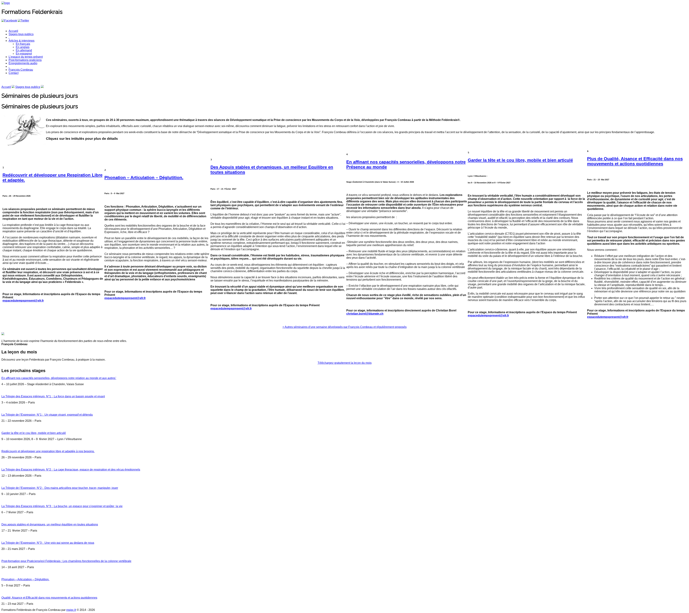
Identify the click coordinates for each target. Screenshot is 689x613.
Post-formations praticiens (25, 60)
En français (23, 43)
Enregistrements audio (23, 63)
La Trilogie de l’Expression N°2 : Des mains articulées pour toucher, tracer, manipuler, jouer (59, 487)
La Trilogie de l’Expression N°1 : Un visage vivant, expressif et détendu (47, 414)
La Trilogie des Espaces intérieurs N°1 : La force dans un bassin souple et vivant (53, 396)
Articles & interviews (21, 40)
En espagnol (24, 53)
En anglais (22, 47)
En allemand (24, 50)
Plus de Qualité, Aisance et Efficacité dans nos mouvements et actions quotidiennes (635, 161)
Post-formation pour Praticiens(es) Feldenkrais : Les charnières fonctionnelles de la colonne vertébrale (66, 561)
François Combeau (21, 69)
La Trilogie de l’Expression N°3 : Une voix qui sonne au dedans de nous (47, 542)
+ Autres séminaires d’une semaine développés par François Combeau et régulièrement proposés (344, 326)
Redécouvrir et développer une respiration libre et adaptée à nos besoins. (48, 451)
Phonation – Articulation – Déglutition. (143, 177)
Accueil (13, 30)
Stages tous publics (21, 34)
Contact (13, 72)
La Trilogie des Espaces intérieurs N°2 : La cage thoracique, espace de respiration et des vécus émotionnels (70, 469)
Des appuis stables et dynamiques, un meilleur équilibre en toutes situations (49, 524)
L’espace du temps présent (26, 56)
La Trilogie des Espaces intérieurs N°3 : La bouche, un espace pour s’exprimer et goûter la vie (62, 506)
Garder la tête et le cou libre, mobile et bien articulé (520, 160)
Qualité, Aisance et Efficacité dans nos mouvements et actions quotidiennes (49, 597)
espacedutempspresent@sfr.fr (23, 300)
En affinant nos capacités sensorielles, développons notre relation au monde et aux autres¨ (58, 378)
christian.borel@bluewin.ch (364, 313)
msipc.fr (71, 609)
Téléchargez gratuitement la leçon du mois (345, 362)
